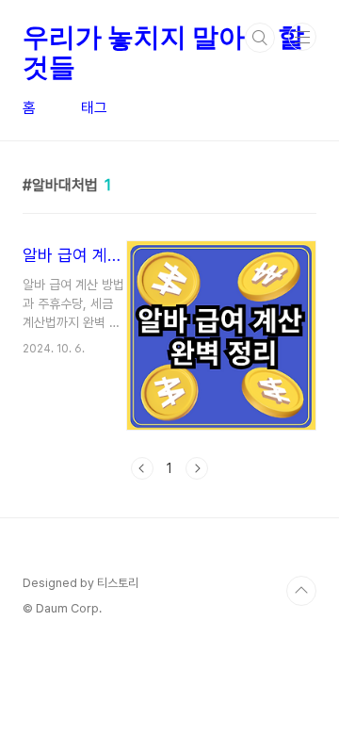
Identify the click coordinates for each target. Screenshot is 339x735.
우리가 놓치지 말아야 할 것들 (163, 38)
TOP (301, 591)
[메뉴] (302, 37)
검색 (260, 38)
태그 (94, 108)
